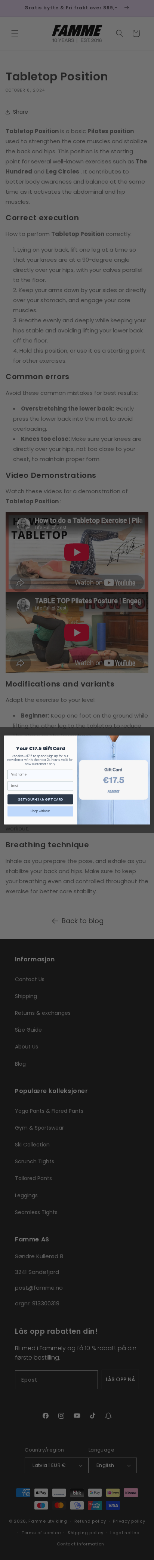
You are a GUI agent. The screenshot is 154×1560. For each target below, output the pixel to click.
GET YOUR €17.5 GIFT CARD (40, 799)
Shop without (40, 811)
